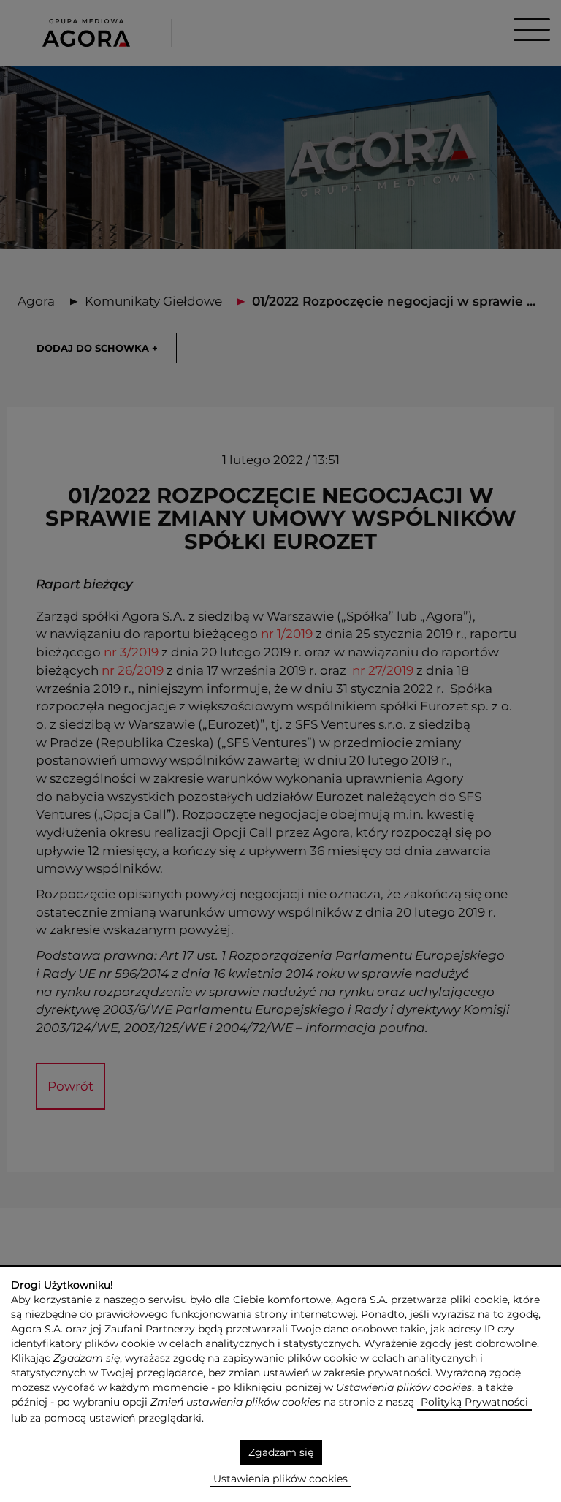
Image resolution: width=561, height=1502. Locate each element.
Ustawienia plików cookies (280, 1478)
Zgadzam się (280, 1452)
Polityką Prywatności (474, 1401)
